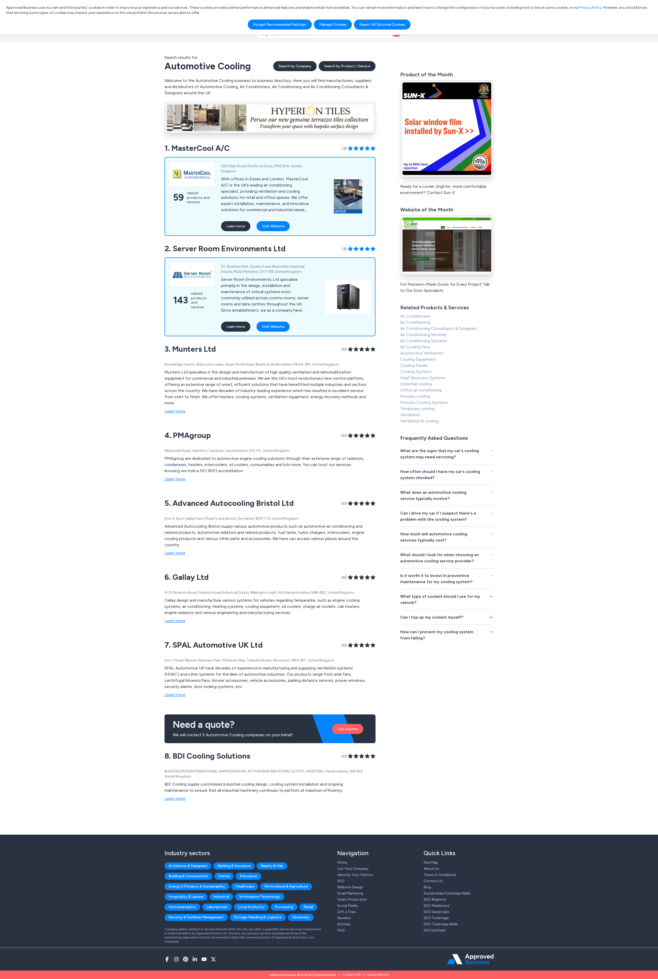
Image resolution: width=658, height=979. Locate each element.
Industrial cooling (416, 383)
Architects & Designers (188, 866)
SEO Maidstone (436, 905)
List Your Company (353, 868)
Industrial (221, 896)
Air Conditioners (415, 316)
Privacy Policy (590, 7)
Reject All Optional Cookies (382, 24)
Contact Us (433, 881)
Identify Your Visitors (355, 875)
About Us (431, 868)
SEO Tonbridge (436, 918)
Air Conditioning (415, 322)
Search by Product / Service (347, 66)
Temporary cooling (417, 408)
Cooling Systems (416, 371)
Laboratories (217, 907)
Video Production (352, 899)
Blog (427, 887)
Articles (343, 924)
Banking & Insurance (233, 866)
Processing (284, 907)
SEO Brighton (435, 899)
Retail (308, 907)
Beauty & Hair (272, 866)
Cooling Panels (414, 365)
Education (248, 876)
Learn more (235, 226)
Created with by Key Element (366, 974)
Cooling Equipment (418, 359)
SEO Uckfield (434, 930)
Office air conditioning (421, 390)
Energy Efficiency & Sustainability (197, 886)
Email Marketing (350, 893)
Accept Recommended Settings (279, 24)
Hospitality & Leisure (186, 896)
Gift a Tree (346, 912)
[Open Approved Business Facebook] (167, 959)
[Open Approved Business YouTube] (204, 959)
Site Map (431, 862)
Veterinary (300, 917)
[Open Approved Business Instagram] (176, 959)
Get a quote (347, 729)
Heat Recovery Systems (422, 377)
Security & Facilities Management (196, 917)
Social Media (347, 905)
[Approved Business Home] (470, 959)
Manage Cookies (332, 24)
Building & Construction (188, 876)
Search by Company (295, 66)
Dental (224, 876)
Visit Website (273, 226)
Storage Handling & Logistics (258, 917)
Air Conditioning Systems (423, 340)
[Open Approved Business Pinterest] (185, 959)
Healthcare (244, 886)
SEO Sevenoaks (436, 912)
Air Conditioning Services (423, 334)
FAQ (341, 930)
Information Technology (259, 896)
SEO (340, 881)
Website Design (350, 887)
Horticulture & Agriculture (286, 886)
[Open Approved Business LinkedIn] (194, 959)
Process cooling (415, 396)
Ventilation (410, 414)
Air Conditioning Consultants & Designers (438, 328)
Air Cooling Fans (415, 346)
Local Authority (251, 907)
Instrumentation (182, 907)
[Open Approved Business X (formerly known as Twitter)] (213, 959)
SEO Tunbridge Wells (441, 924)
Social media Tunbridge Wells (447, 893)
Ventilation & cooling (419, 420)
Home (342, 862)
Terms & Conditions (440, 875)
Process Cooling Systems (424, 402)
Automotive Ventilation (422, 353)
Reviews (344, 918)
